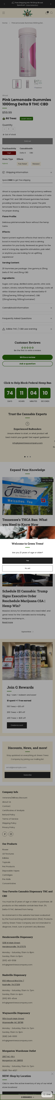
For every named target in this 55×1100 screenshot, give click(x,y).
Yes (27, 560)
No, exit (27, 568)
